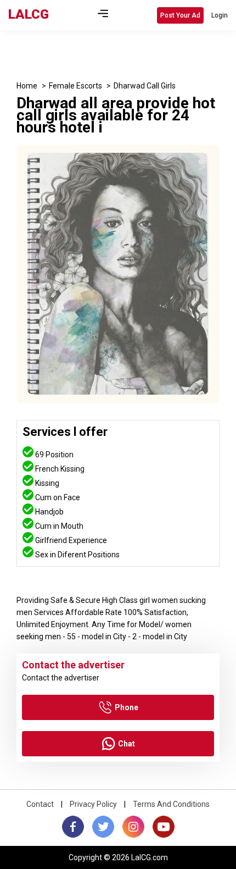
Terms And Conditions (171, 804)
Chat (126, 743)
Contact (40, 804)
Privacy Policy (93, 804)
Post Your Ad (180, 15)
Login (219, 15)
